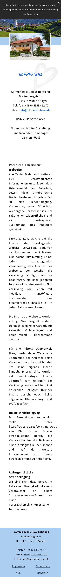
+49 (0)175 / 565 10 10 (35, 554)
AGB (18, 572)
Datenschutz (43, 566)
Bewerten (42, 572)
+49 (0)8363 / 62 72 (37, 549)
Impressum (18, 566)
